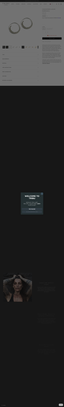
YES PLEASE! (32, 209)
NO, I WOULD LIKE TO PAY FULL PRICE (32, 211)
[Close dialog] (42, 194)
